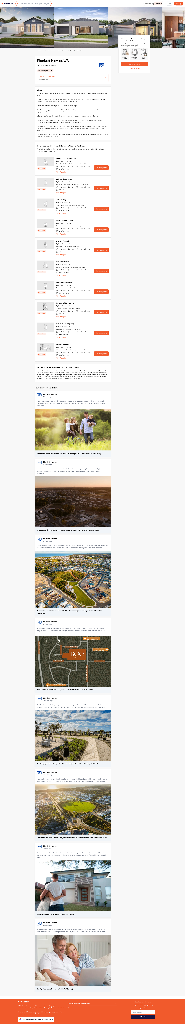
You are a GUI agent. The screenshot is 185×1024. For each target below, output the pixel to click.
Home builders (62, 51)
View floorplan (61, 172)
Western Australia (50, 51)
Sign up (178, 4)
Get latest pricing (101, 168)
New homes (38, 51)
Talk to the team (134, 68)
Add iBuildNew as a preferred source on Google (38, 1019)
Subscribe (143, 1017)
